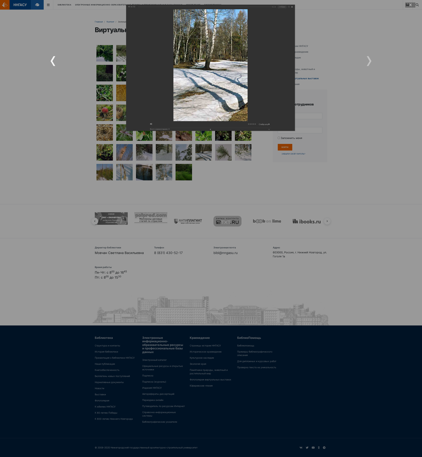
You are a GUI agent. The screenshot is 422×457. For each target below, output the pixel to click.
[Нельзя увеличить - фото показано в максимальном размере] (288, 6)
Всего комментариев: (159, 129)
